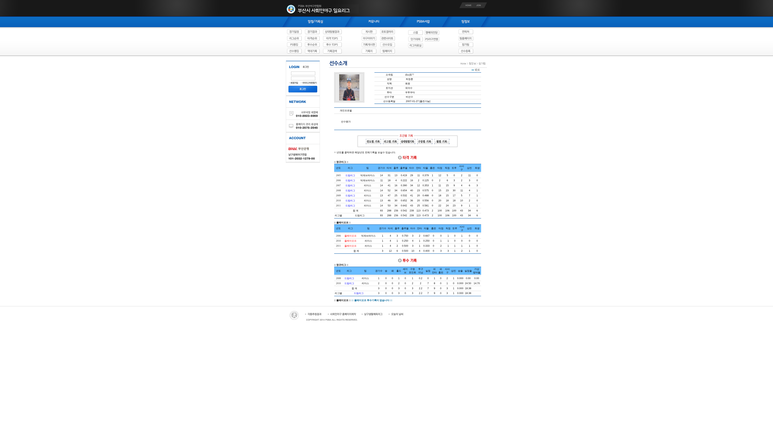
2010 (338, 200)
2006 (338, 180)
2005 (338, 175)
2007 (338, 185)
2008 (338, 190)
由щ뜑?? (409, 74)
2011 (338, 205)
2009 (338, 195)
